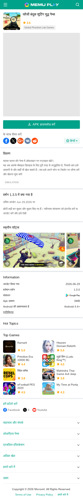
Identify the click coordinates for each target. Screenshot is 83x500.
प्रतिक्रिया (8, 312)
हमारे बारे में (63, 494)
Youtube (42, 409)
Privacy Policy (44, 494)
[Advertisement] (41, 74)
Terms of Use (23, 494)
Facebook (14, 409)
